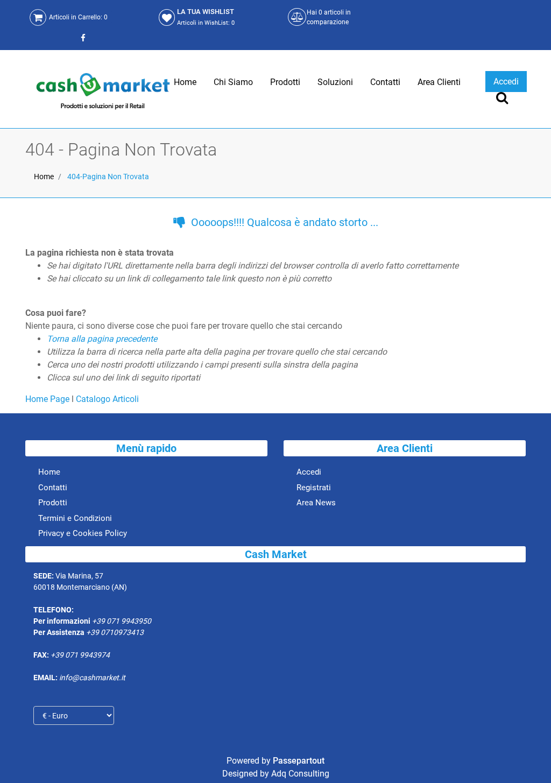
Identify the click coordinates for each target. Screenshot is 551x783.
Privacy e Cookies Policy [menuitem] (82, 533)
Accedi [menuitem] (308, 472)
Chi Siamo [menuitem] (233, 82)
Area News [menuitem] (316, 502)
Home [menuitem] (185, 82)
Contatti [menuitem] (385, 82)
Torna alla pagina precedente (102, 339)
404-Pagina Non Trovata (108, 176)
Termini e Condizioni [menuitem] (75, 518)
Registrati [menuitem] (313, 487)
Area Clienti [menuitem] (439, 82)
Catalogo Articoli (107, 399)
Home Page (48, 399)
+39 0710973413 (115, 632)
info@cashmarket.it (92, 677)
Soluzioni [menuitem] (335, 82)
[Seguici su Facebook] (82, 38)
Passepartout (298, 761)
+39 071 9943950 (121, 621)
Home (44, 176)
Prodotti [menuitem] (285, 82)
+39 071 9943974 (80, 655)
